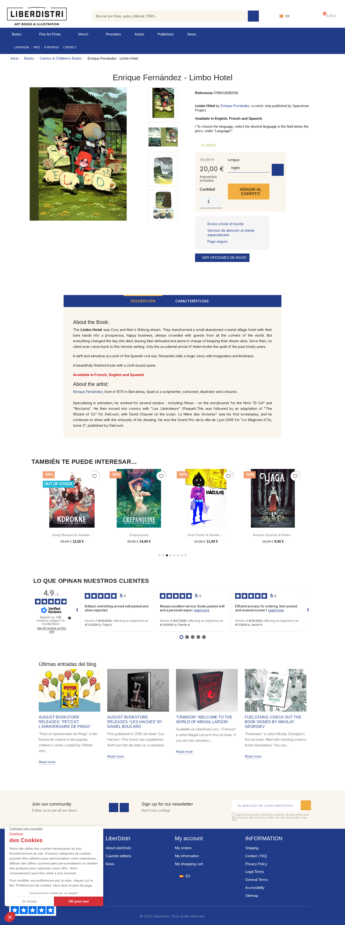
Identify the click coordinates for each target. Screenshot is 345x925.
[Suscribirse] (306, 805)
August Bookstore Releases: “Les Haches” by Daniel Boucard (134, 722)
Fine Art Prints (50, 34)
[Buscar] (253, 16)
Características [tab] (192, 301)
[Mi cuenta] (304, 16)
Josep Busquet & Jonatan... (72, 535)
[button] (328, 16)
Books (17, 34)
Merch (83, 34)
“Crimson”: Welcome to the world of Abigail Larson (204, 719)
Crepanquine (139, 535)
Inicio (15, 58)
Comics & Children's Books (61, 58)
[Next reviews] (308, 610)
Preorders (113, 34)
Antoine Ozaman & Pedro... (273, 535)
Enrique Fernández (235, 106)
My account (189, 838)
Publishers (166, 34)
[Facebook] (113, 807)
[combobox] (166, 16)
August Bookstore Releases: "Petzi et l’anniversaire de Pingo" (65, 722)
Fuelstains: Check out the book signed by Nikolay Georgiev (273, 722)
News (191, 34)
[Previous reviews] (77, 610)
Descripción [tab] (143, 301)
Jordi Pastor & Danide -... (206, 535)
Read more (47, 762)
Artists (139, 34)
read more (201, 610)
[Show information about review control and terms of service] (69, 618)
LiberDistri (118, 838)
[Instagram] (124, 807)
